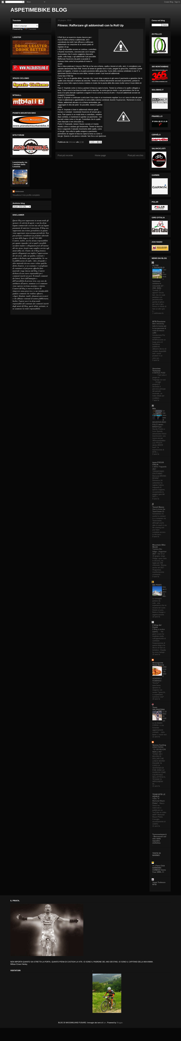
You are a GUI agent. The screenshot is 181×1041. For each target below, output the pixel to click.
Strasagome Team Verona (158, 664)
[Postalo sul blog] (93, 142)
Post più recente (65, 155)
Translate (32, 29)
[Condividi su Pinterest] (100, 142)
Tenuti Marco (158, 507)
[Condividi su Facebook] (98, 142)
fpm (104, 1023)
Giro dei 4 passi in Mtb (164, 591)
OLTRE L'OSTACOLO (158, 266)
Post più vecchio (135, 155)
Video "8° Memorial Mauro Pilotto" (158, 801)
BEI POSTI (157, 585)
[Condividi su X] (95, 142)
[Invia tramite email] (90, 142)
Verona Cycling (159, 745)
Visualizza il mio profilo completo (26, 195)
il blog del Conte (156, 626)
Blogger (119, 1023)
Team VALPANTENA (158, 708)
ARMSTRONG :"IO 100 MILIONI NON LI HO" (159, 749)
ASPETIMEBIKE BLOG (38, 10)
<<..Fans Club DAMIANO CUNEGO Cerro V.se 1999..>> (159, 869)
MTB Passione (158, 321)
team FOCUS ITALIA (158, 463)
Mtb (154, 408)
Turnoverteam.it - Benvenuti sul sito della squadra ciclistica (159, 838)
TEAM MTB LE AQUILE (158, 795)
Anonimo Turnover (156, 369)
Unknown (19, 191)
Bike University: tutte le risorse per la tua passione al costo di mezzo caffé (159, 328)
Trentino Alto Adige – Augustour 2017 (159, 551)
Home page (100, 155)
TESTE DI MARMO (156, 854)
